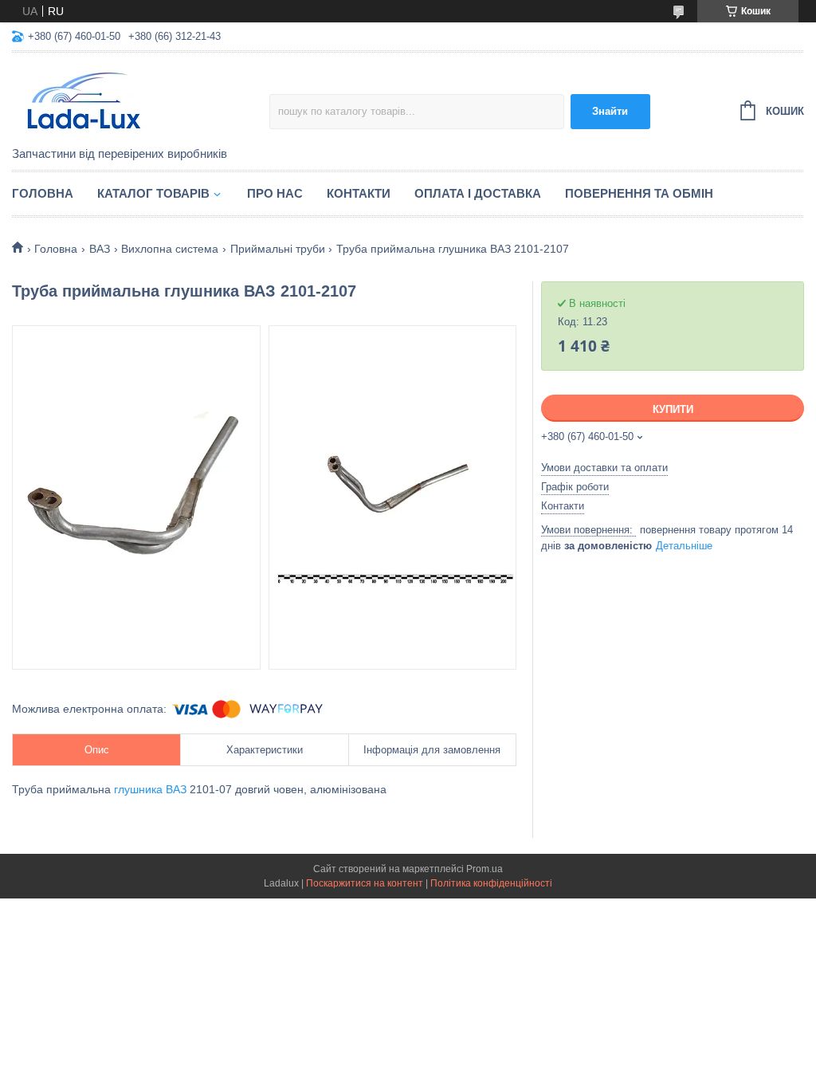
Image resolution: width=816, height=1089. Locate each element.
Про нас (275, 193)
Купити (673, 409)
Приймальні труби (277, 248)
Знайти (610, 111)
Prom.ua (484, 869)
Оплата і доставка (477, 193)
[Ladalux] (140, 100)
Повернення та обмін (639, 193)
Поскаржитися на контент (364, 883)
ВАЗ (99, 248)
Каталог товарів (153, 193)
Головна (42, 193)
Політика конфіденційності (491, 883)
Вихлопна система (169, 248)
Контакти (358, 193)
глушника (138, 789)
